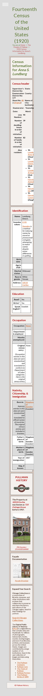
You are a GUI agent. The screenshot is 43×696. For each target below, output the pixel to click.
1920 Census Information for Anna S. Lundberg (21, 51)
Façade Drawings (21, 581)
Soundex (26, 226)
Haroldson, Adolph (33, 180)
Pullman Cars (22, 667)
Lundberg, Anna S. (32, 153)
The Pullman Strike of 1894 (22, 676)
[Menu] (5, 4)
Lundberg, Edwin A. (32, 162)
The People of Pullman (22, 46)
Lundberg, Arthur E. (32, 171)
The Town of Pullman (22, 670)
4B (22, 100)
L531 (24, 222)
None (28, 326)
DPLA (15, 629)
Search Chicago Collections (19, 619)
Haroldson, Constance (33, 196)
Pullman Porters (23, 673)
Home (23, 45)
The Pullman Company (22, 664)
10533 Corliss (25, 283)
